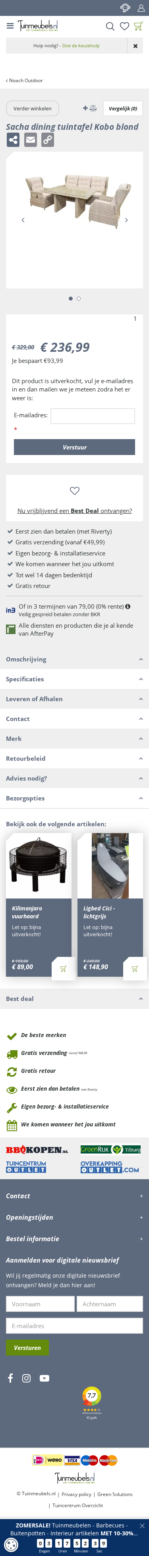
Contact (125, 8)
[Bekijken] (138, 26)
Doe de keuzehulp (81, 45)
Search (110, 26)
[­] (10, 1401)
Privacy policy (76, 1494)
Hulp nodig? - (66, 45)
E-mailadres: (31, 422)
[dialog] (11, 1545)
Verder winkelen (33, 108)
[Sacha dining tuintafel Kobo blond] (74, 220)
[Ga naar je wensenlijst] (124, 26)
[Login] (141, 8)
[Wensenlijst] (124, 26)
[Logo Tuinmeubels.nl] (38, 26)
